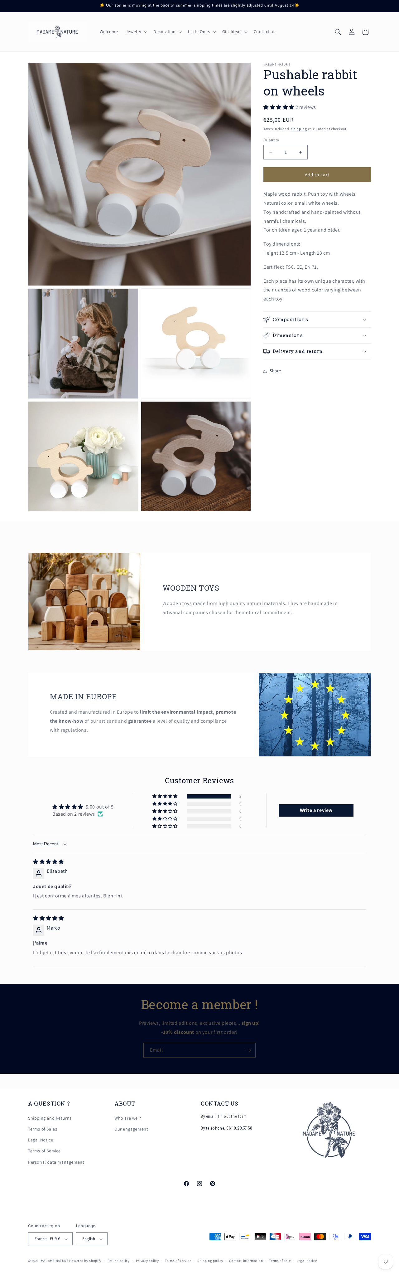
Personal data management (56, 1162)
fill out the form (232, 1116)
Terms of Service (44, 1151)
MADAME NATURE (55, 1260)
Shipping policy (210, 1260)
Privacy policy (147, 1260)
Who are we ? (127, 1118)
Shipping (299, 128)
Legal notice (307, 1260)
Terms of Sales (42, 1129)
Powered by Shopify (85, 1260)
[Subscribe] (248, 1050)
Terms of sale (280, 1260)
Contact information (246, 1260)
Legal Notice (40, 1140)
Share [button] (275, 371)
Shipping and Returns (50, 1118)
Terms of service (178, 1260)
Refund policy (119, 1260)
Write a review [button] (316, 810)
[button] (136, 31)
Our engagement (131, 1129)
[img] (48, 861)
